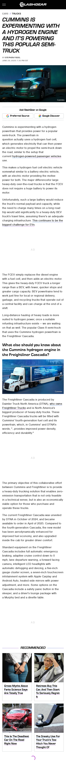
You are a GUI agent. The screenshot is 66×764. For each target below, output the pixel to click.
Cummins (61, 100)
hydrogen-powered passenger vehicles (36, 156)
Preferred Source (19, 115)
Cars (5, 14)
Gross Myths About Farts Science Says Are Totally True (16, 689)
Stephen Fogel (13, 57)
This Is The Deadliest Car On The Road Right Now (16, 740)
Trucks (16, 14)
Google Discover (51, 115)
